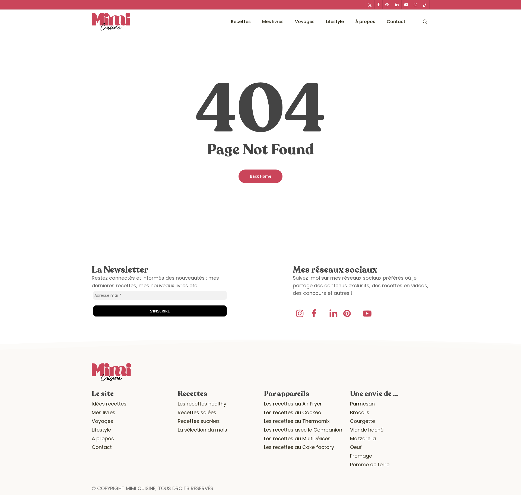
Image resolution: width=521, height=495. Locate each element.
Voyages (102, 421)
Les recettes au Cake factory (299, 447)
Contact (102, 447)
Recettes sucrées (199, 421)
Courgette (362, 421)
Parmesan (362, 403)
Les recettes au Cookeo (292, 412)
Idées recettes (109, 403)
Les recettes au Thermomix (297, 421)
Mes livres (103, 412)
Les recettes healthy (202, 403)
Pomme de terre (369, 464)
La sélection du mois (202, 429)
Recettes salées (197, 412)
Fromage (361, 455)
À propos (103, 438)
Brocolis (359, 412)
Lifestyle (101, 429)
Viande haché (366, 429)
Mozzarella (363, 438)
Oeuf (356, 447)
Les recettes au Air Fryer (293, 403)
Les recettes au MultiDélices (297, 438)
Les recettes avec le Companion (303, 429)
